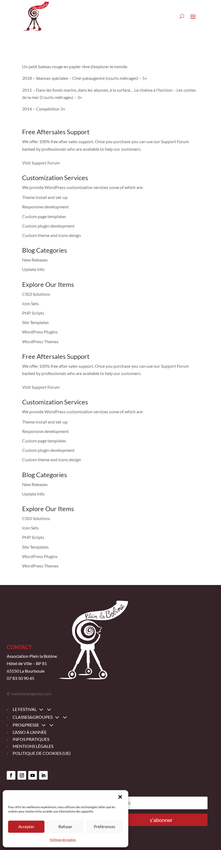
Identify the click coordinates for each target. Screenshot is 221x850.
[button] (120, 797)
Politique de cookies (63, 839)
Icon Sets (30, 303)
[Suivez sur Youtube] (32, 775)
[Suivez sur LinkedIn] (43, 775)
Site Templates (35, 322)
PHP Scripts (33, 312)
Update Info (33, 269)
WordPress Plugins (40, 331)
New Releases (35, 259)
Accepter (26, 826)
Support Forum (175, 141)
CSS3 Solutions (36, 294)
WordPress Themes (40, 341)
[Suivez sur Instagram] (22, 775)
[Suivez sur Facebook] (11, 775)
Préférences (104, 826)
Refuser (65, 826)
